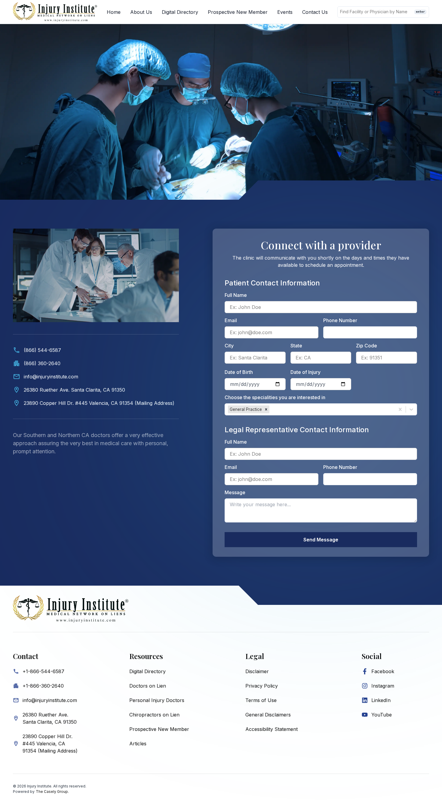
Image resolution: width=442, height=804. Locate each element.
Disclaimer (257, 671)
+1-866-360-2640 (43, 686)
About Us (141, 12)
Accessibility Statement (271, 729)
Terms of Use (261, 700)
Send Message (320, 540)
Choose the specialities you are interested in (275, 397)
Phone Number (340, 320)
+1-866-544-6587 (43, 671)
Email (231, 320)
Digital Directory (180, 12)
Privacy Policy (261, 686)
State (296, 346)
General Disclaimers (268, 715)
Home (114, 12)
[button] (266, 409)
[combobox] (271, 409)
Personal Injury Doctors (156, 700)
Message (235, 492)
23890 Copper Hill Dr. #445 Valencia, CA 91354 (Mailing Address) (50, 743)
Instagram (382, 686)
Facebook (382, 671)
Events (285, 12)
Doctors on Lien (147, 686)
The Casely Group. (52, 791)
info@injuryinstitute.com (50, 700)
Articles (137, 744)
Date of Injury (305, 372)
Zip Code (366, 346)
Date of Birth (239, 372)
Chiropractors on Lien (154, 715)
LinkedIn (381, 700)
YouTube (381, 715)
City (229, 346)
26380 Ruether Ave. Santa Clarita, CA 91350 (50, 718)
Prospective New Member (238, 12)
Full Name (236, 295)
